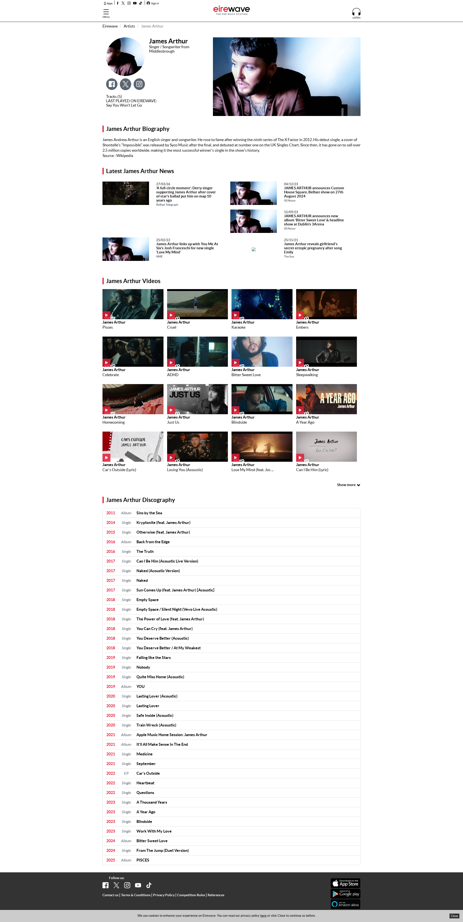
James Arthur (114, 322)
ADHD (172, 375)
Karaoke (238, 327)
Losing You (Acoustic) (185, 470)
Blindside (239, 422)
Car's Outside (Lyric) (119, 470)
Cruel (171, 327)
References (216, 895)
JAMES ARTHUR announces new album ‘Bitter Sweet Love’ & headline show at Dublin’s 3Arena (314, 222)
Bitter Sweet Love (246, 375)
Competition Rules (191, 895)
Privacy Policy (164, 895)
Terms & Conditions (135, 895)
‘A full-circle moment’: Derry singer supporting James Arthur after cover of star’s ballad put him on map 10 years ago (186, 196)
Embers (302, 327)
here (263, 915)
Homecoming (113, 422)
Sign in (155, 3)
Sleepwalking (307, 375)
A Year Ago (305, 422)
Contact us (110, 895)
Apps (109, 3)
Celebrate (110, 375)
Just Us (173, 422)
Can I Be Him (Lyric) (312, 470)
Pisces (107, 327)
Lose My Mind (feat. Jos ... (252, 470)
